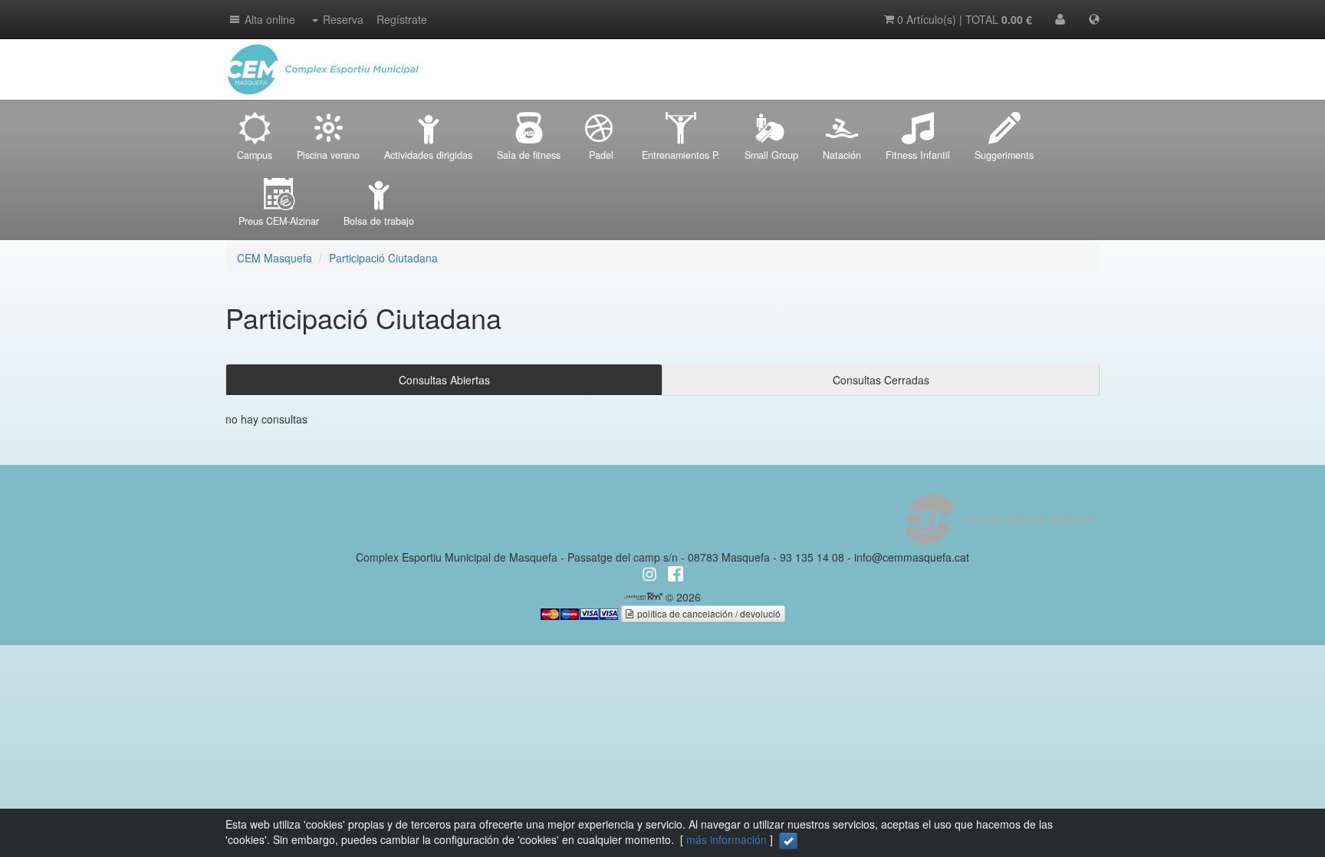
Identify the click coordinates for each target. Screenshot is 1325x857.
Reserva (343, 19)
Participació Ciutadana (383, 257)
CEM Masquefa (274, 257)
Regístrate (401, 19)
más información (726, 839)
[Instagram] (1084, 53)
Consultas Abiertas (444, 379)
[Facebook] (1053, 53)
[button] (233, 19)
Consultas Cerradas (881, 379)
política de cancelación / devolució (708, 613)
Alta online (270, 19)
